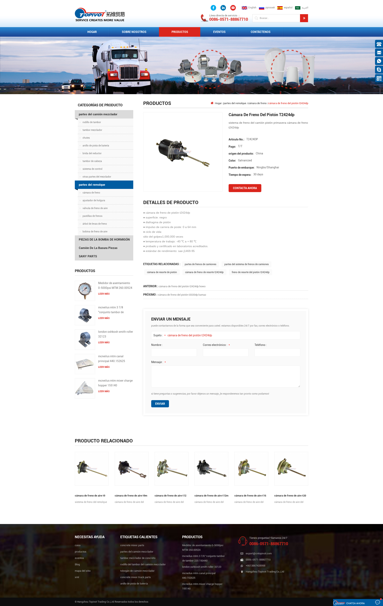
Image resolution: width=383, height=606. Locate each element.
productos (80, 551)
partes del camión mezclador (98, 114)
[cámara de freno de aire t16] (251, 469)
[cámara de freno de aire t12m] (211, 469)
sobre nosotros (134, 32)
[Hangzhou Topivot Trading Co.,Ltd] (100, 14)
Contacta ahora (245, 188)
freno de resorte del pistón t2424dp (250, 272)
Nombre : (157, 344)
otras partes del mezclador (97, 176)
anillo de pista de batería (96, 145)
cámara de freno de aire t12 (170, 495)
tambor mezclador (92, 130)
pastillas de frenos (92, 216)
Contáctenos (260, 32)
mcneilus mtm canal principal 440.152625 (111, 359)
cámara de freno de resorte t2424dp (204, 272)
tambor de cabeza (92, 161)
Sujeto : (159, 335)
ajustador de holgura (94, 200)
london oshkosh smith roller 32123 (115, 334)
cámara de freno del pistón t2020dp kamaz (182, 294)
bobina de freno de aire (95, 231)
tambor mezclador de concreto (137, 558)
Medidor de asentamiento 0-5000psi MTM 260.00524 (115, 285)
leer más (104, 293)
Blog (77, 564)
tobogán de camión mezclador (137, 570)
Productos (180, 32)
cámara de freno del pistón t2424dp (190, 335)
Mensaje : (158, 362)
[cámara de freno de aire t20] (291, 469)
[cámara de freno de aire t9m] (132, 469)
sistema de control (92, 169)
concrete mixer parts (132, 545)
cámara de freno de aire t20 (290, 495)
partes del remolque (92, 185)
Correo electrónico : (216, 344)
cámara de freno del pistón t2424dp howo (182, 286)
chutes (86, 137)
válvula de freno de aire (95, 208)
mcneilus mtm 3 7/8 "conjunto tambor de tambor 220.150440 (111, 310)
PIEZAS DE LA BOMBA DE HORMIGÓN (104, 239)
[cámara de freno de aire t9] (92, 469)
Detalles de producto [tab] (170, 202)
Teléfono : (261, 344)
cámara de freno (91, 192)
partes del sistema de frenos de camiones (246, 264)
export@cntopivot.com (259, 553)
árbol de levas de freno (95, 223)
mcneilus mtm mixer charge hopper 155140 (115, 383)
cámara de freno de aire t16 (250, 495)
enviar (160, 403)
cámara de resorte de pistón (162, 272)
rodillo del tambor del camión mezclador (143, 564)
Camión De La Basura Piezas (98, 248)
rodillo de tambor (92, 122)
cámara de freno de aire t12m (211, 495)
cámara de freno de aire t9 (90, 495)
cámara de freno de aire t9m (131, 495)
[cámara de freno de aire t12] (172, 469)
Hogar (92, 32)
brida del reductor (92, 153)
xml (77, 577)
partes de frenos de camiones (200, 264)
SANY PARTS (88, 256)
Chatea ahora (355, 603)
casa (77, 545)
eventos (219, 32)
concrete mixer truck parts (135, 577)
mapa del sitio (83, 570)
